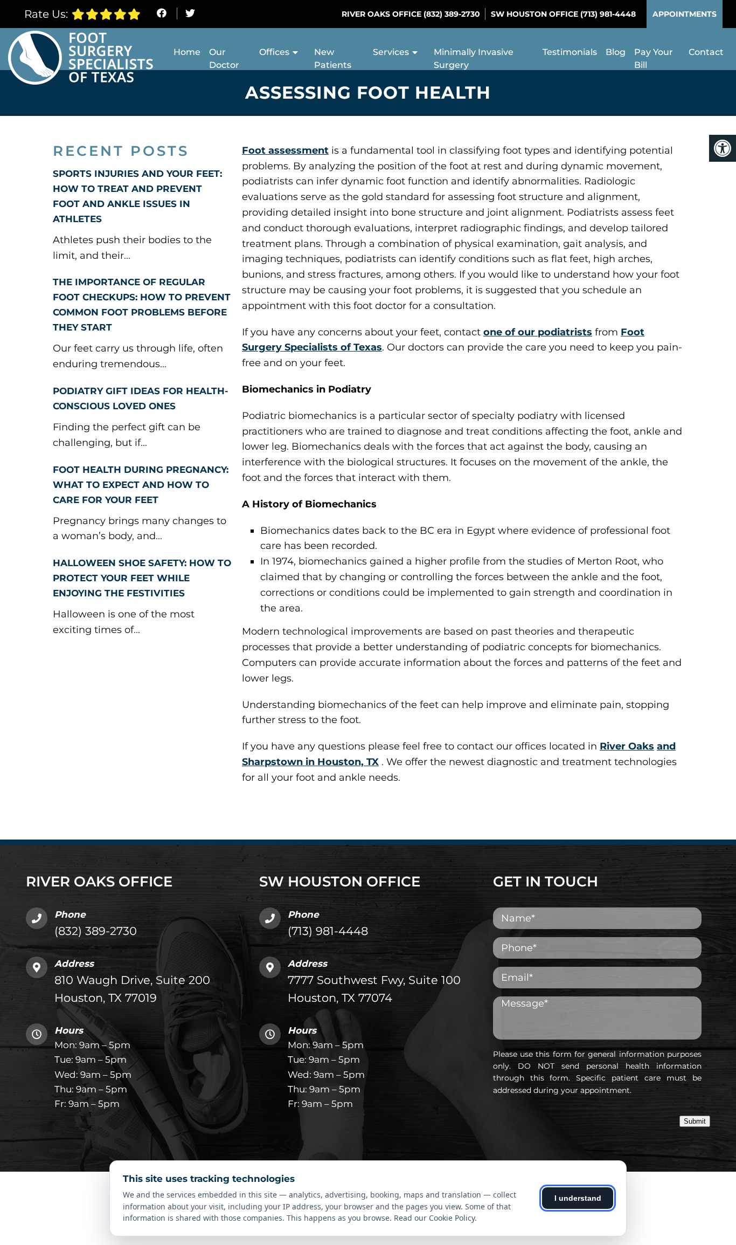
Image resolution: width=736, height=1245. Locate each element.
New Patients (332, 58)
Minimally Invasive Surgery (473, 58)
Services (391, 52)
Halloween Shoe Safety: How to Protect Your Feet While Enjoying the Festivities (142, 578)
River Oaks (627, 746)
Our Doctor (224, 58)
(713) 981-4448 (608, 14)
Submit (695, 1121)
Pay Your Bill (653, 58)
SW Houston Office (535, 14)
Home (186, 52)
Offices (274, 52)
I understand (577, 1198)
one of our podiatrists (537, 332)
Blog (616, 52)
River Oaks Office (382, 14)
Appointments (684, 14)
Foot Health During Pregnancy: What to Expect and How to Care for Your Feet (140, 484)
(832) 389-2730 (451, 14)
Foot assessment (285, 150)
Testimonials (570, 52)
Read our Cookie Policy (434, 1218)
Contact (706, 52)
